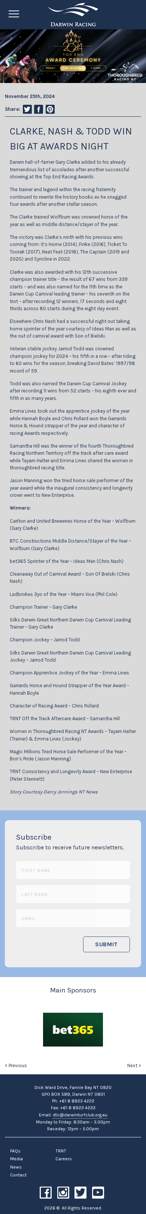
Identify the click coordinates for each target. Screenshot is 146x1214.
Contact (18, 1175)
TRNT (60, 1151)
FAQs (15, 1151)
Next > (134, 1065)
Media (16, 1158)
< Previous (16, 1065)
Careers (63, 1158)
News (16, 1167)
